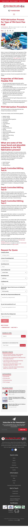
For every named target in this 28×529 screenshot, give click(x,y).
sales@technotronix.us (6, 242)
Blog (14, 478)
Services (14, 462)
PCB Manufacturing (7, 380)
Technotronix (5, 27)
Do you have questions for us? (8, 304)
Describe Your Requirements (10, 294)
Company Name (5, 252)
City (4, 281)
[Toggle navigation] (14, 14)
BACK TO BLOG (4, 325)
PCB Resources (14, 475)
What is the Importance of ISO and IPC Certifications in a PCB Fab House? (17, 398)
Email (5, 264)
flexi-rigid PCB (17, 58)
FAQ (14, 483)
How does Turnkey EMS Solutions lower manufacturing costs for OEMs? (12, 364)
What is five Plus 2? (8, 314)
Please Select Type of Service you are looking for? (13, 287)
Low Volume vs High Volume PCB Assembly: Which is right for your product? (13, 361)
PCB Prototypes (6, 382)
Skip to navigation (14, 1)
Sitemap (16, 520)
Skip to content (5, 1)
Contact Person (7, 258)
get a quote (15, 244)
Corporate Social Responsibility (14, 485)
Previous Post (5, 327)
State (5, 275)
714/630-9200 (15, 11)
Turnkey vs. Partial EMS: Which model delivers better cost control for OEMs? (13, 367)
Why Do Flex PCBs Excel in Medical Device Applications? (17, 404)
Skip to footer (22, 1)
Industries (14, 465)
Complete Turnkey (14, 467)
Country (5, 269)
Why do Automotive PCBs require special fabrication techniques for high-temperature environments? (17, 391)
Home (14, 458)
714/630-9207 (15, 493)
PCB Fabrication (6, 378)
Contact (14, 480)
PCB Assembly (6, 376)
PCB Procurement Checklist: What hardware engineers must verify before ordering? (13, 355)
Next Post (14, 327)
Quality (14, 469)
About (14, 460)
